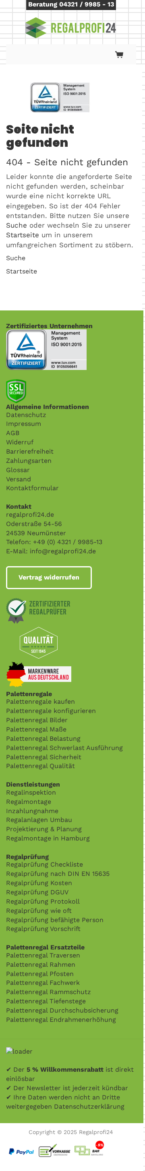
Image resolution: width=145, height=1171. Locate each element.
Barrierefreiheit (30, 451)
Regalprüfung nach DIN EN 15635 (58, 873)
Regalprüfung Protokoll (43, 901)
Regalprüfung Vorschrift (43, 929)
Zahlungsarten (29, 460)
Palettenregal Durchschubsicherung (62, 1010)
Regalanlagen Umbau (39, 820)
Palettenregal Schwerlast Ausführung (64, 748)
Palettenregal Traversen (43, 955)
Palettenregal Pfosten (40, 974)
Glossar (18, 470)
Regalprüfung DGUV (37, 892)
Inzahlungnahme (32, 811)
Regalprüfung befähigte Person (55, 920)
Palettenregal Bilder (37, 720)
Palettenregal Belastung (43, 738)
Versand (18, 479)
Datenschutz (26, 415)
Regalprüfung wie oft (39, 910)
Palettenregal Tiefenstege (46, 1001)
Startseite (22, 235)
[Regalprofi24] (70, 28)
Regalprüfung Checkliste (44, 864)
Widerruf (19, 442)
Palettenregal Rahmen (40, 964)
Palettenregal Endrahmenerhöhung (61, 1019)
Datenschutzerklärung (89, 1106)
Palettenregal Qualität (40, 766)
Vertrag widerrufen (49, 577)
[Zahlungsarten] (71, 1142)
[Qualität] (46, 333)
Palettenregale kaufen (40, 701)
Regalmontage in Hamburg (48, 838)
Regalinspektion (31, 792)
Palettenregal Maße (36, 729)
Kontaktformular (32, 488)
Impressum (23, 423)
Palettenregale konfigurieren (51, 711)
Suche (16, 225)
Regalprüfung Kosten (39, 883)
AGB (12, 433)
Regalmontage (28, 801)
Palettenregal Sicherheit (43, 757)
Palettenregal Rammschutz (48, 992)
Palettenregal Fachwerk (43, 982)
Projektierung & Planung (44, 829)
